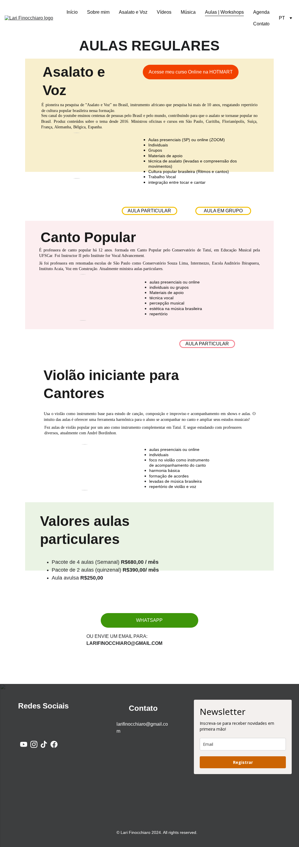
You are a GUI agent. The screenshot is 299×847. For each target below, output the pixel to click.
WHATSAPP (149, 620)
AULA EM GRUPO (223, 210)
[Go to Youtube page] (23, 744)
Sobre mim (98, 12)
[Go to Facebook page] (54, 744)
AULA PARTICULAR (207, 343)
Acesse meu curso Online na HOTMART (191, 71)
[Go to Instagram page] (33, 744)
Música (188, 12)
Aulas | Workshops (224, 12)
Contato (261, 23)
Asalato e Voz (133, 12)
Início (72, 12)
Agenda (261, 12)
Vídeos (164, 12)
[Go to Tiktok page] (43, 744)
